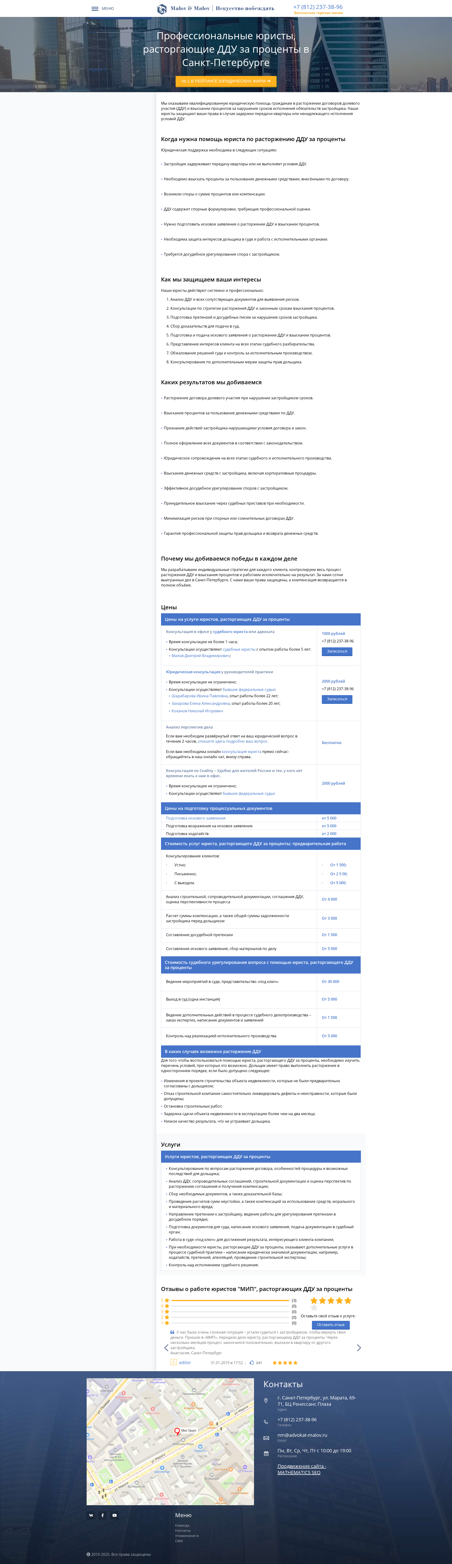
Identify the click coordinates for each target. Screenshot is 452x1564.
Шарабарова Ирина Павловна (200, 695)
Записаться (337, 651)
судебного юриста (230, 631)
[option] (260, 1348)
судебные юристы (239, 649)
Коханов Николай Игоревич (197, 710)
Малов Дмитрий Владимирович (201, 655)
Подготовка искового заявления (196, 818)
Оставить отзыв (331, 1325)
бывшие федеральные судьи (249, 689)
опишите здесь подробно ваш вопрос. (233, 741)
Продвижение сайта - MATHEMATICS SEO (302, 1469)
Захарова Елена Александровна (201, 703)
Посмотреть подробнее (170, 1431)
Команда (182, 1525)
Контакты (183, 1530)
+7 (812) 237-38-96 (318, 7)
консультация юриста (241, 751)
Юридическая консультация (193, 671)
